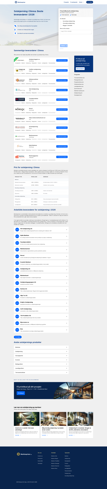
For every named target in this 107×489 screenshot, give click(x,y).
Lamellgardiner (68, 468)
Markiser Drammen (55, 465)
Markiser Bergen (54, 458)
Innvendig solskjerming (69, 475)
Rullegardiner (67, 465)
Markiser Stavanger (55, 463)
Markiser (66, 456)
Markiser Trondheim (55, 460)
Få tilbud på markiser (62, 60)
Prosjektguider (74, 2)
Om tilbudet (63, 18)
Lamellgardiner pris (78, 86)
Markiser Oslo (54, 456)
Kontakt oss (40, 456)
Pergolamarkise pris (79, 82)
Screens (66, 463)
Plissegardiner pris (78, 80)
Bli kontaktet (80, 68)
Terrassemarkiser (68, 470)
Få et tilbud (89, 2)
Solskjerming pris (78, 93)
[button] (82, 2)
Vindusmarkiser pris (78, 84)
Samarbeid (40, 463)
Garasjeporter (67, 460)
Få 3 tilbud (17, 337)
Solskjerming (67, 458)
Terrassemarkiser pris (79, 77)
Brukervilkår (40, 460)
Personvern (40, 458)
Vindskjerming (67, 473)
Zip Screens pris (78, 88)
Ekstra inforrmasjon (64, 28)
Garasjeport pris (78, 95)
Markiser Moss (54, 468)
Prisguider (66, 2)
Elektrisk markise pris (79, 90)
